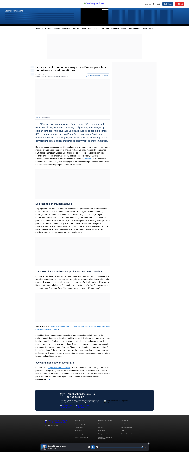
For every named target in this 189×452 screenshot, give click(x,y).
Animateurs (101, 424)
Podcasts (156, 4)
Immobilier (115, 28)
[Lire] (93, 447)
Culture (83, 28)
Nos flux (100, 427)
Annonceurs (124, 420)
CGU (122, 430)
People (123, 28)
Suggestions (46, 117)
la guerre (87, 159)
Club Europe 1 (147, 28)
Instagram (50, 429)
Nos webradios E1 (126, 427)
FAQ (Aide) (101, 430)
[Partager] (32, 67)
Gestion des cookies (127, 434)
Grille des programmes (105, 420)
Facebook (53, 429)
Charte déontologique (81, 437)
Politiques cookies (103, 434)
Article (37, 117)
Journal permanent (14, 11)
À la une (148, 4)
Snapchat (60, 429)
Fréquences (78, 427)
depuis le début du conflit (59, 367)
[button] (146, 447)
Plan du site (78, 430)
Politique (39, 28)
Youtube (56, 429)
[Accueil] (94, 5)
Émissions (168, 4)
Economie (56, 28)
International (66, 28)
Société (47, 28)
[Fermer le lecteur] (148, 443)
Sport (96, 28)
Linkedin (63, 429)
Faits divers (105, 28)
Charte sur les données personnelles (105, 437)
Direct (180, 4)
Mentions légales (80, 434)
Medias (76, 28)
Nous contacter (79, 420)
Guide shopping (134, 28)
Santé (90, 28)
